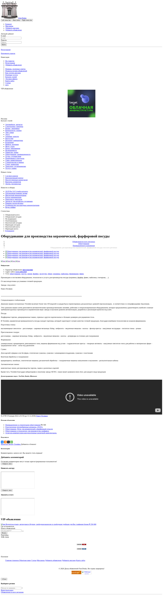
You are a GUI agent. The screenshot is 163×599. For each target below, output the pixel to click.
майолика (64, 274)
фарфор (35, 274)
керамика (56, 274)
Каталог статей (11, 77)
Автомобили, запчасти (14, 124)
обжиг (50, 274)
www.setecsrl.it (21, 272)
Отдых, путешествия (13, 156)
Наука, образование (12, 148)
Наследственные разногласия (16, 180)
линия (29, 274)
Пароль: (4, 40)
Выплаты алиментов (13, 182)
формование (74, 274)
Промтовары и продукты (14, 158)
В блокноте (9, 231)
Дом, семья (9, 132)
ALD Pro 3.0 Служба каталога (16, 191)
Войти (4, 45)
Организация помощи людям (16, 193)
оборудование (15, 274)
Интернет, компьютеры (14, 140)
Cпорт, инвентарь (12, 164)
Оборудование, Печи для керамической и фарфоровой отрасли (29, 429)
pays (7, 85)
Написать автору (7, 444)
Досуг (7, 134)
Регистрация (5, 50)
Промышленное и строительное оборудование (22, 425)
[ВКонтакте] (2, 442)
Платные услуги (11, 75)
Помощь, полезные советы (15, 69)
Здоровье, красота (12, 136)
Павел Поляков (42, 416)
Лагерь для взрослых (13, 184)
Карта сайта (9, 81)
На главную (9, 61)
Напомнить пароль (8, 53)
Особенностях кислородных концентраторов (22, 205)
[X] (8, 442)
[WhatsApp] (11, 442)
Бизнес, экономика (12, 128)
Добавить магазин (12, 28)
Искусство (9, 138)
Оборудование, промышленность (17, 154)
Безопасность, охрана (13, 130)
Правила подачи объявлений (16, 71)
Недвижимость (11, 150)
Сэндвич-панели (11, 176)
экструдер (43, 274)
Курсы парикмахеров (13, 197)
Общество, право (11, 152)
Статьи (8, 83)
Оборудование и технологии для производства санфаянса (27, 431)
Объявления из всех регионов (12, 592)
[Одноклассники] (5, 442)
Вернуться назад (7, 590)
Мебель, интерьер (12, 144)
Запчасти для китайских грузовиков (19, 201)
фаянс (82, 274)
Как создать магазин (13, 73)
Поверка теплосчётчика (14, 203)
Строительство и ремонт (14, 162)
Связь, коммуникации (13, 160)
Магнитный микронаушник (15, 195)
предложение (28, 270)
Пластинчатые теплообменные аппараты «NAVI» (24, 427)
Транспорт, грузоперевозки (15, 166)
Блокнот (8, 24)
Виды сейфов (10, 207)
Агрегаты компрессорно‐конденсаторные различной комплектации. (31, 433)
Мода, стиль (10, 146)
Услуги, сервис (11, 168)
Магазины (9, 26)
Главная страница (12, 560)
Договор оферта (11, 79)
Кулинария (9, 142)
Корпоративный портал (14, 178)
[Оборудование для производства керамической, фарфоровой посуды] (32, 251)
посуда (23, 274)
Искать (4, 533)
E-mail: (3, 36)
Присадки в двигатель (13, 199)
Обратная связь (25, 560)
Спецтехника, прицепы (14, 126)
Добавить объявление (13, 30)
